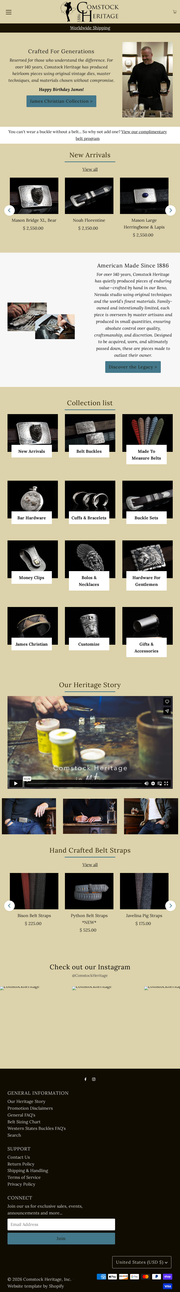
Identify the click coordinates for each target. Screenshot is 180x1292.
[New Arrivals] (33, 433)
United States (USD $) (140, 1262)
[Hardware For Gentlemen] (147, 559)
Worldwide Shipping (90, 27)
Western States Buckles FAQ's (37, 1128)
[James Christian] (33, 626)
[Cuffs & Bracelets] (90, 499)
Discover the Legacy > (133, 367)
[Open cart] (175, 12)
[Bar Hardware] (33, 499)
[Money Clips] (33, 559)
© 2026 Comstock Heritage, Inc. (39, 1279)
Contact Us (19, 1157)
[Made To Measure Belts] (147, 433)
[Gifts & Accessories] (147, 626)
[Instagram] (93, 1079)
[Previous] (9, 210)
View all (90, 169)
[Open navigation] (8, 12)
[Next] (170, 210)
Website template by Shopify (36, 1286)
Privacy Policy (21, 1184)
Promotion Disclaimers (30, 1108)
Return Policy (21, 1164)
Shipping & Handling (28, 1170)
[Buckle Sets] (147, 499)
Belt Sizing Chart (24, 1121)
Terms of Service (24, 1177)
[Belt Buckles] (90, 433)
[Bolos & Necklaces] (90, 559)
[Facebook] (85, 1079)
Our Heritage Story (26, 1101)
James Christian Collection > (61, 101)
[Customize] (90, 626)
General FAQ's (21, 1115)
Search (14, 1135)
